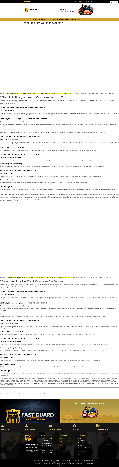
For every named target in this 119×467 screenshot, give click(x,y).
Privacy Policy (81, 451)
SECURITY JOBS (64, 451)
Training (81, 1)
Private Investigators (70, 19)
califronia (6, 393)
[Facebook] (25, 1)
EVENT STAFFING (46, 441)
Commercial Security (57, 19)
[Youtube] (29, 1)
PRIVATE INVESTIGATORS (47, 450)
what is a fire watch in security (43, 393)
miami (24, 393)
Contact (92, 1)
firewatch (16, 393)
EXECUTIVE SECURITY (47, 443)
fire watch (11, 393)
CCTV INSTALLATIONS (47, 452)
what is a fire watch (30, 393)
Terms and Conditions (83, 455)
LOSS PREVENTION (46, 445)
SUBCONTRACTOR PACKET (66, 454)
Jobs (79, 19)
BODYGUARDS (45, 448)
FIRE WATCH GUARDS (47, 438)
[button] (37, 19)
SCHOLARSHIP (64, 453)
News (83, 19)
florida (20, 393)
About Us (87, 1)
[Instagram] (27, 1)
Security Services (37, 19)
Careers (75, 1)
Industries (46, 19)
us (12, 103)
